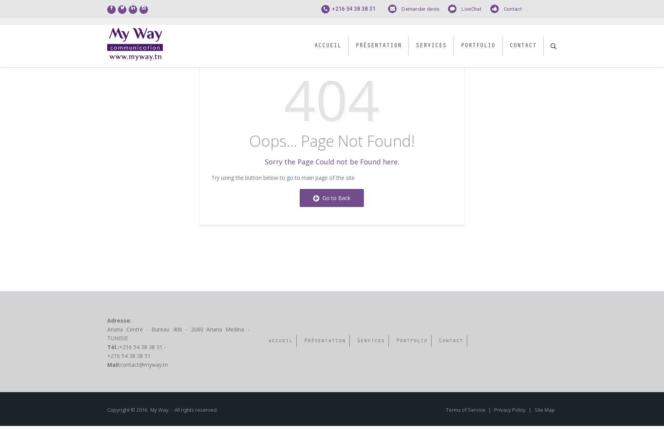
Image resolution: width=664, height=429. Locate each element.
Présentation (378, 46)
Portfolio (478, 46)
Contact (513, 9)
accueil (280, 341)
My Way (159, 409)
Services (431, 46)
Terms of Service (466, 409)
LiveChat (471, 9)
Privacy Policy (510, 409)
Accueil (327, 46)
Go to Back (334, 198)
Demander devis (420, 9)
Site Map (545, 409)
